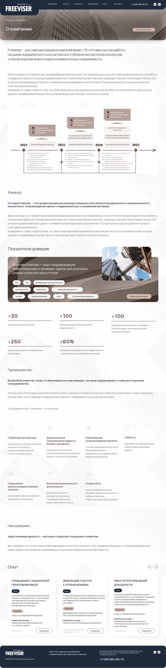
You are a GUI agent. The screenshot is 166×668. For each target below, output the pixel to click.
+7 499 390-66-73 (139, 4)
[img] (155, 4)
